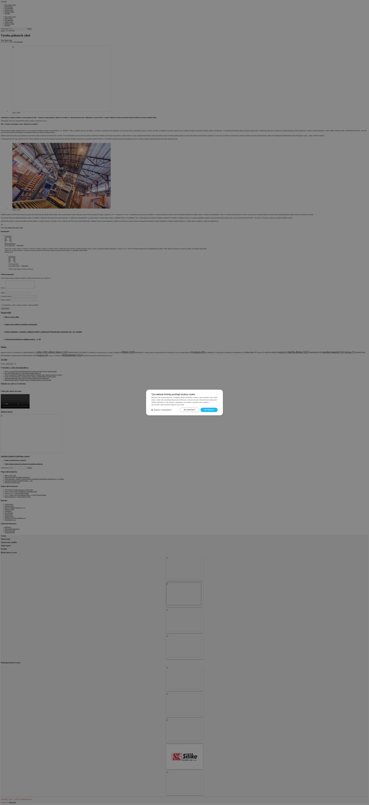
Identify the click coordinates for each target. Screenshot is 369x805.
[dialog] (184, 402)
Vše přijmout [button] (209, 410)
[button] (161, 410)
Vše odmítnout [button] (189, 410)
